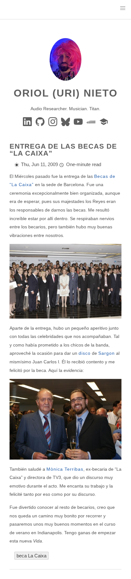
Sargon (106, 353)
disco (85, 353)
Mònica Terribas (64, 469)
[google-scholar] (103, 121)
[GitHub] (41, 121)
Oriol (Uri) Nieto (66, 93)
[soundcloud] (91, 121)
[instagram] (53, 121)
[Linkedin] (28, 121)
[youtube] (79, 121)
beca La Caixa (31, 555)
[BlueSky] (66, 121)
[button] (122, 8)
